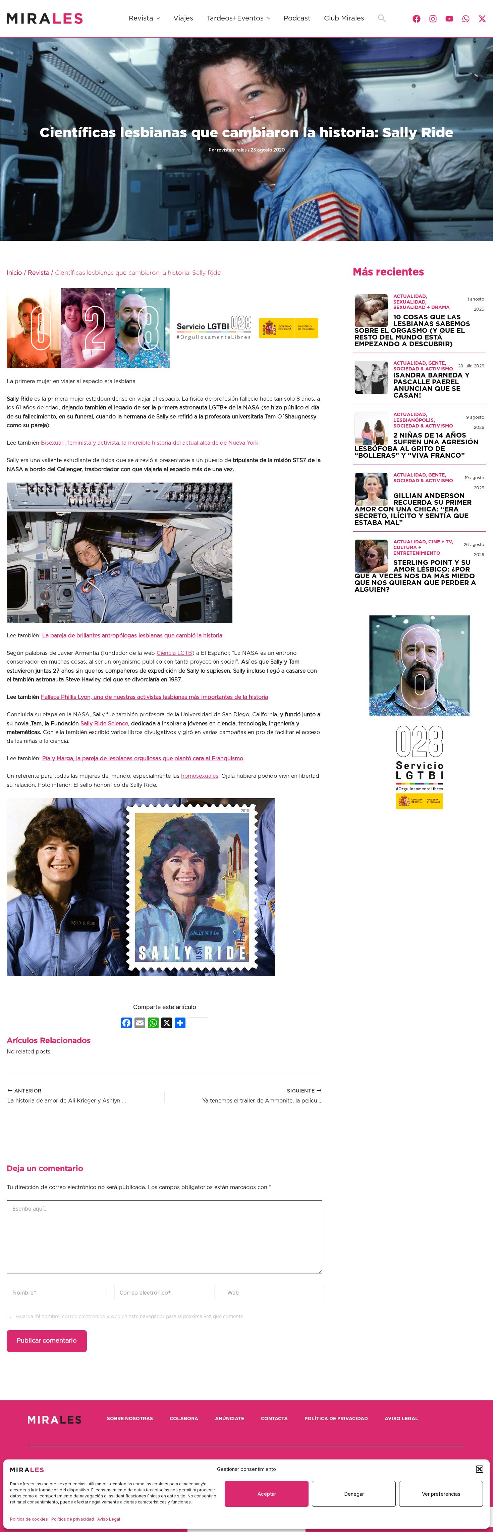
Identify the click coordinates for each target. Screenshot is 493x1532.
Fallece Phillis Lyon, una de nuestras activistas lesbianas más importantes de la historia (154, 697)
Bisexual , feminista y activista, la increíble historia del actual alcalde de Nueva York (148, 443)
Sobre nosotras (130, 1418)
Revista (141, 18)
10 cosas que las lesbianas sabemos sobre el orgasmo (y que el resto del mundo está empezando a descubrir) (412, 331)
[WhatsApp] (466, 19)
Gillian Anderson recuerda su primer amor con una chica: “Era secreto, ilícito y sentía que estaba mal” (413, 509)
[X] (166, 1024)
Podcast (297, 18)
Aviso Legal (108, 1519)
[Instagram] (433, 19)
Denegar (354, 1494)
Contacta (274, 1418)
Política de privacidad (72, 1519)
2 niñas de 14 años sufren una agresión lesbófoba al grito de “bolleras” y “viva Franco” (416, 445)
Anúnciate (229, 1418)
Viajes (183, 18)
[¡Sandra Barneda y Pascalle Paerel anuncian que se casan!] (371, 377)
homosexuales (199, 776)
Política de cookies (29, 1519)
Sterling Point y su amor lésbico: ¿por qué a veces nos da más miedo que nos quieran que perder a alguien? (415, 576)
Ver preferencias (441, 1494)
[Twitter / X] (482, 19)
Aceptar (267, 1494)
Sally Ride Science (104, 723)
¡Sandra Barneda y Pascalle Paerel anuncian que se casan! (431, 385)
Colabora (184, 1418)
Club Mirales (344, 18)
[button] (479, 1469)
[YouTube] (449, 19)
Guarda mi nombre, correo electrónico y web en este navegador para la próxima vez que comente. (130, 1316)
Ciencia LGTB (174, 653)
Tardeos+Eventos (235, 18)
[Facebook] (417, 19)
